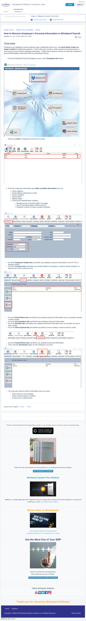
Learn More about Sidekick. (49, 502)
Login (33, 16)
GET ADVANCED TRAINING (43, 471)
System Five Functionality (24, 30)
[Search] (5, 16)
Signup (40, 16)
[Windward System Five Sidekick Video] (43, 489)
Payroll (38, 30)
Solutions (18, 11)
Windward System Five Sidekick (43, 477)
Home (6, 11)
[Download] (39, 319)
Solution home (9, 30)
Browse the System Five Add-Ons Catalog (43, 577)
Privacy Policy (76, 613)
